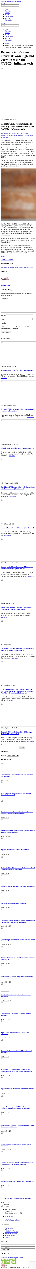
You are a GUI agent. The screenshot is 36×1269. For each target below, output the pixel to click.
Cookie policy (9, 1228)
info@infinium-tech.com (12, 1220)
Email (26, 267)
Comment (4, 299)
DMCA (7, 1237)
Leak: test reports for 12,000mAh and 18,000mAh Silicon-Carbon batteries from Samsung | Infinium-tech (17, 1163)
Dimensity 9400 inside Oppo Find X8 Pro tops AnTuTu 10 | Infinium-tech (16, 733)
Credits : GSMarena (7, 260)
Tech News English (18, 133)
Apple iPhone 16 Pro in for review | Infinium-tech (17, 448)
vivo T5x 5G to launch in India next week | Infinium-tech (16, 1198)
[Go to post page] (5, 771)
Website (3, 323)
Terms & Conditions (11, 1232)
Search (3, 745)
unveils (8, 137)
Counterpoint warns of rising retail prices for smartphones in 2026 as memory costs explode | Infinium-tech (18, 921)
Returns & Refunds (11, 1233)
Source (3, 256)
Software (7, 18)
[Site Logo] (11, 2)
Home (7, 9)
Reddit (30, 267)
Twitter (9, 267)
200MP (27, 133)
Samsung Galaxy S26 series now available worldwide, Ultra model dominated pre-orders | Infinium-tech (17, 977)
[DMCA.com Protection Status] (8, 1263)
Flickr (21, 1258)
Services (7, 13)
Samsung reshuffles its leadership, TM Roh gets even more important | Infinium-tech (17, 568)
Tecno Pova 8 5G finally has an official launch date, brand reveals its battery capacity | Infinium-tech (17, 812)
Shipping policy (10, 1235)
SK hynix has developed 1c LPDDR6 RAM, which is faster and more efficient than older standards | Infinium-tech (17, 1107)
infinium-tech (7, 133)
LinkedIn (15, 267)
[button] (3, 3)
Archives (3, 755)
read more (4, 378)
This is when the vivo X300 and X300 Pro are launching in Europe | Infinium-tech (16, 608)
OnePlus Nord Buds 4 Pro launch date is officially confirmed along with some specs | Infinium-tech (18, 868)
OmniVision (19, 135)
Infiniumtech (11, 135)
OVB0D (27, 135)
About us (8, 11)
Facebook (4, 267)
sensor (3, 137)
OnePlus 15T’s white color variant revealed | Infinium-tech (17, 1181)
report (32, 135)
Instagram (15, 1258)
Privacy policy (9, 1230)
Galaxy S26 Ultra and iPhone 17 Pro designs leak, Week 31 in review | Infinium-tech (17, 649)
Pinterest (21, 267)
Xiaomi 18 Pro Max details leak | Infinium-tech (14, 903)
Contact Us (8, 20)
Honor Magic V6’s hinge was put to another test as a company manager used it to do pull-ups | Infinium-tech (16, 1070)
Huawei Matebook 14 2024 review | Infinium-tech (17, 528)
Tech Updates (9, 16)
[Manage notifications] (3, 1265)
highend (3, 135)
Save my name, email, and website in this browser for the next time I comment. (18, 328)
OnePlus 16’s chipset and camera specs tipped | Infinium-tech (18, 886)
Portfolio (7, 14)
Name (3, 315)
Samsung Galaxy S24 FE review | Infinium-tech (17, 370)
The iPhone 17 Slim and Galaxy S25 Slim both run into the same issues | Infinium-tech (18, 488)
